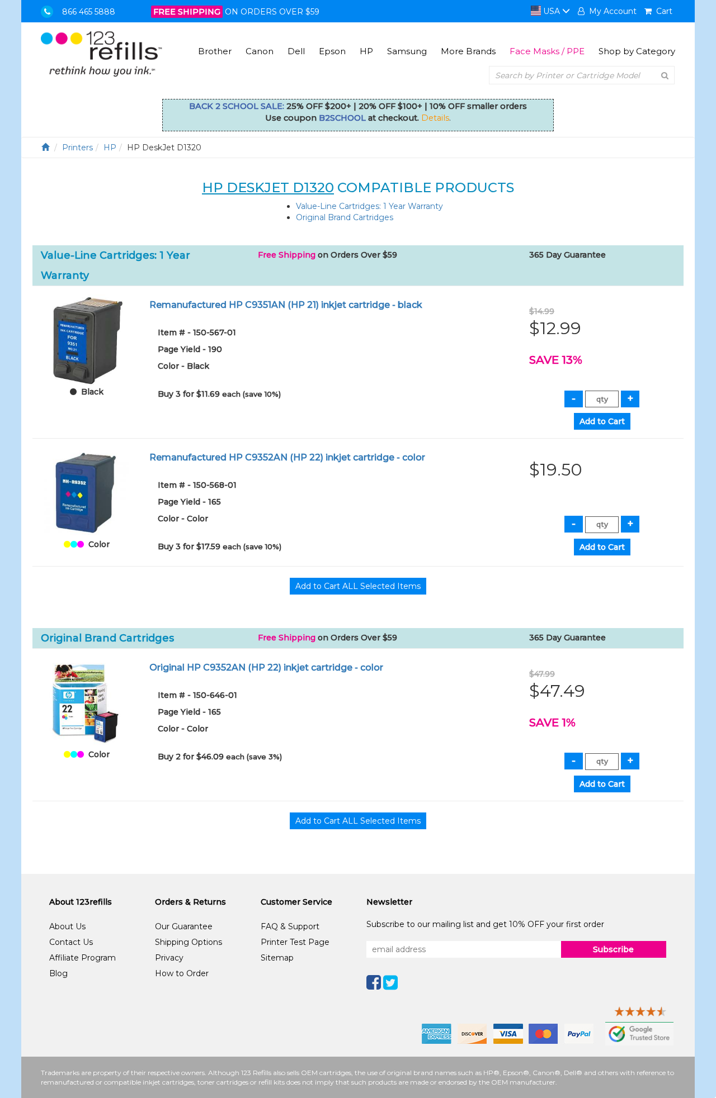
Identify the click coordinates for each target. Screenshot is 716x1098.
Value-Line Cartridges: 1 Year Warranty (369, 206)
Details (435, 118)
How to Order (182, 973)
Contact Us (71, 942)
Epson (332, 51)
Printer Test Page (295, 942)
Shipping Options (188, 942)
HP (366, 51)
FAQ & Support (290, 926)
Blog (58, 973)
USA (551, 11)
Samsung (407, 51)
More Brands (468, 51)
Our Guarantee (184, 926)
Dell (296, 51)
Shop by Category (637, 51)
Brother (215, 51)
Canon (260, 51)
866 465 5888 (88, 12)
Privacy (169, 958)
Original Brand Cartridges (344, 217)
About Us (67, 926)
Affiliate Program (82, 958)
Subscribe (613, 949)
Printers (77, 147)
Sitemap (277, 958)
